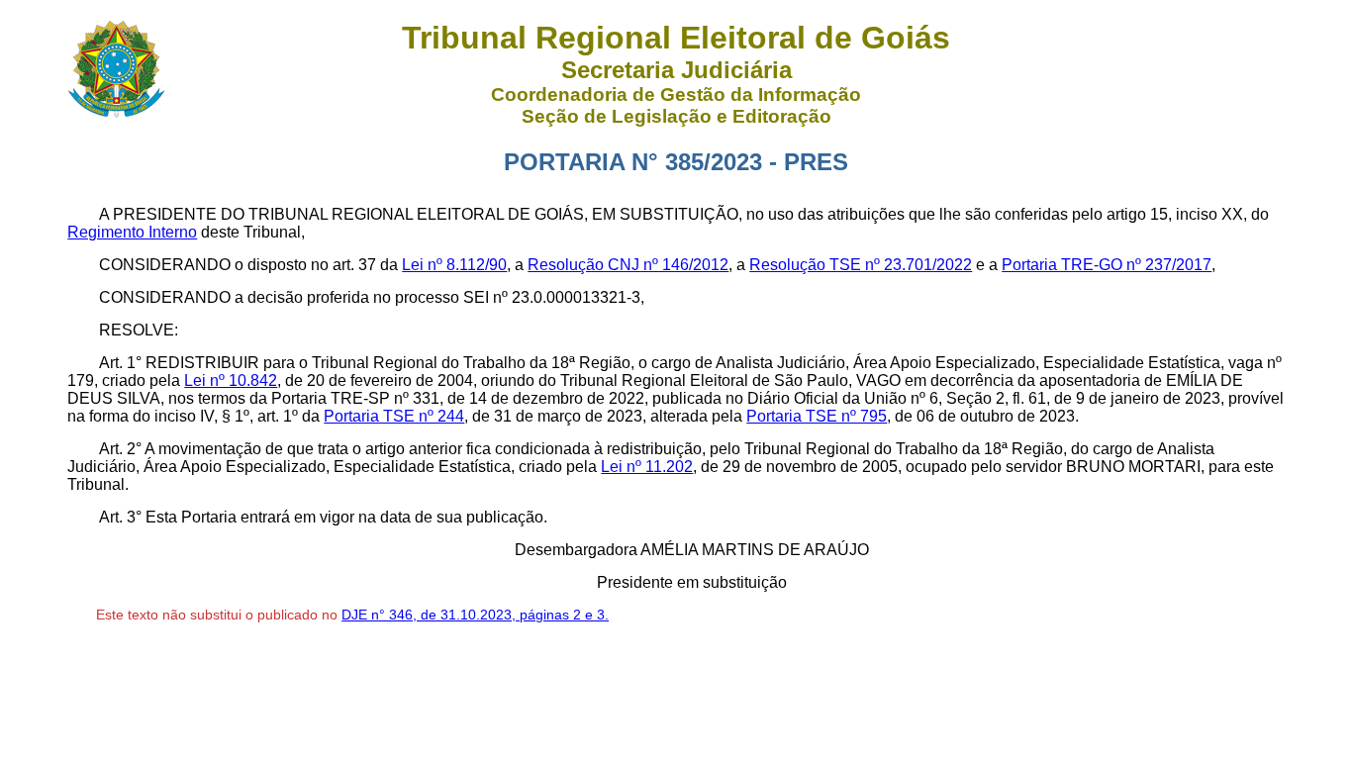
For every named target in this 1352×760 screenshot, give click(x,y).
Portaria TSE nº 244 (394, 416)
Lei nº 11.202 (647, 466)
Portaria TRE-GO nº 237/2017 (1106, 264)
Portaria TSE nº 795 (816, 416)
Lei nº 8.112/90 (454, 264)
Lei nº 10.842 (230, 380)
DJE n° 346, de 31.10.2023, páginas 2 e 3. (475, 614)
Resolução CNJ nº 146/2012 (628, 264)
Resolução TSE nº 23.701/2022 (860, 264)
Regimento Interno (132, 232)
